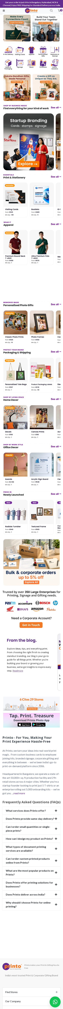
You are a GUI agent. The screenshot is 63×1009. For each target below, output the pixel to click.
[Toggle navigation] (4, 11)
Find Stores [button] (11, 992)
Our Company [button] (13, 1001)
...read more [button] (18, 793)
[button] (59, 10)
